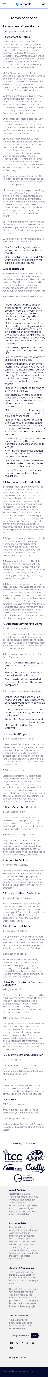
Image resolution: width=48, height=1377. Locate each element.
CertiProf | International (15, 1371)
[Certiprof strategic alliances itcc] (13, 1155)
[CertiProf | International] (23, 4)
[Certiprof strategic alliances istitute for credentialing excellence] (24, 1178)
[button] (43, 4)
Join (35, 1335)
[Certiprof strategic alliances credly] (35, 1168)
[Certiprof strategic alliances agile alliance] (35, 1155)
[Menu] (4, 4)
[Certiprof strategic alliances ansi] (13, 1168)
